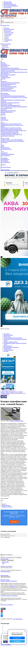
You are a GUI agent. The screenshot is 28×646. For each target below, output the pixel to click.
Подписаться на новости (10, 4)
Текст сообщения (5, 537)
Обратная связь (7, 1)
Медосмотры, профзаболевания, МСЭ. (10, 105)
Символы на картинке (7, 554)
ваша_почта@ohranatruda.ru (11, 5)
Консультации (8, 34)
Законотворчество (5, 65)
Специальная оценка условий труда (10, 133)
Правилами (12, 586)
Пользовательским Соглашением (9, 595)
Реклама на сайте (8, 3)
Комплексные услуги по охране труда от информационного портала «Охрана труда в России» (12, 125)
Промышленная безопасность (8, 110)
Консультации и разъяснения (8, 74)
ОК (5, 641)
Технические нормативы (7, 88)
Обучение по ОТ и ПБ (6, 104)
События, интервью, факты (8, 70)
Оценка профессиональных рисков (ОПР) (11, 129)
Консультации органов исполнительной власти (13, 96)
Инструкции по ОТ (6, 85)
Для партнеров (4, 120)
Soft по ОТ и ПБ (9, 32)
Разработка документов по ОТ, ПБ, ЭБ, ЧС (11, 134)
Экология (3, 114)
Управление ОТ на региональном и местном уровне (14, 69)
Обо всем (3, 78)
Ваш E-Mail (3, 535)
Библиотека (8, 31)
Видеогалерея (4, 160)
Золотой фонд (8, 39)
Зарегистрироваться (6, 644)
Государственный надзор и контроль (10, 68)
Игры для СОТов (5, 169)
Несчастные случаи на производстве (10, 102)
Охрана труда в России (6, 566)
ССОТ (6, 41)
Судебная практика (5, 77)
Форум (7, 38)
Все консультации (5, 94)
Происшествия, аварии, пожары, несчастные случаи (14, 72)
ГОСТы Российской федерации (9, 86)
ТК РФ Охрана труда (6, 89)
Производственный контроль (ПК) (9, 131)
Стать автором (7, 7)
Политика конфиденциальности (9, 581)
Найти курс (14, 521)
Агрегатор (7, 35)
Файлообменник (5, 159)
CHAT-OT (3, 164)
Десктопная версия (5, 576)
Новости (7, 28)
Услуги (7, 36)
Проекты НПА (4, 76)
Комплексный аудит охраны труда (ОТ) (11, 127)
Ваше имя (3, 534)
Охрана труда (4, 66)
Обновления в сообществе (7, 154)
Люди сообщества (5, 155)
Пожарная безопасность (7, 112)
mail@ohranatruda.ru (6, 571)
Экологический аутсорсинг (7, 135)
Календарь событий (9, 29)
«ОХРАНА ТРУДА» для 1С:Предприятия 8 (12, 139)
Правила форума (5, 147)
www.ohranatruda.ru (17, 619)
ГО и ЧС (3, 113)
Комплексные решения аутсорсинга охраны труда (13, 130)
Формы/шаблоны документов (8, 90)
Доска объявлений (5, 162)
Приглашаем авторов (6, 149)
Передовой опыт (5, 73)
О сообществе (4, 152)
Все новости (4, 64)
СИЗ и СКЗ (3, 109)
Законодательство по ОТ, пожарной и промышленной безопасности (10, 83)
